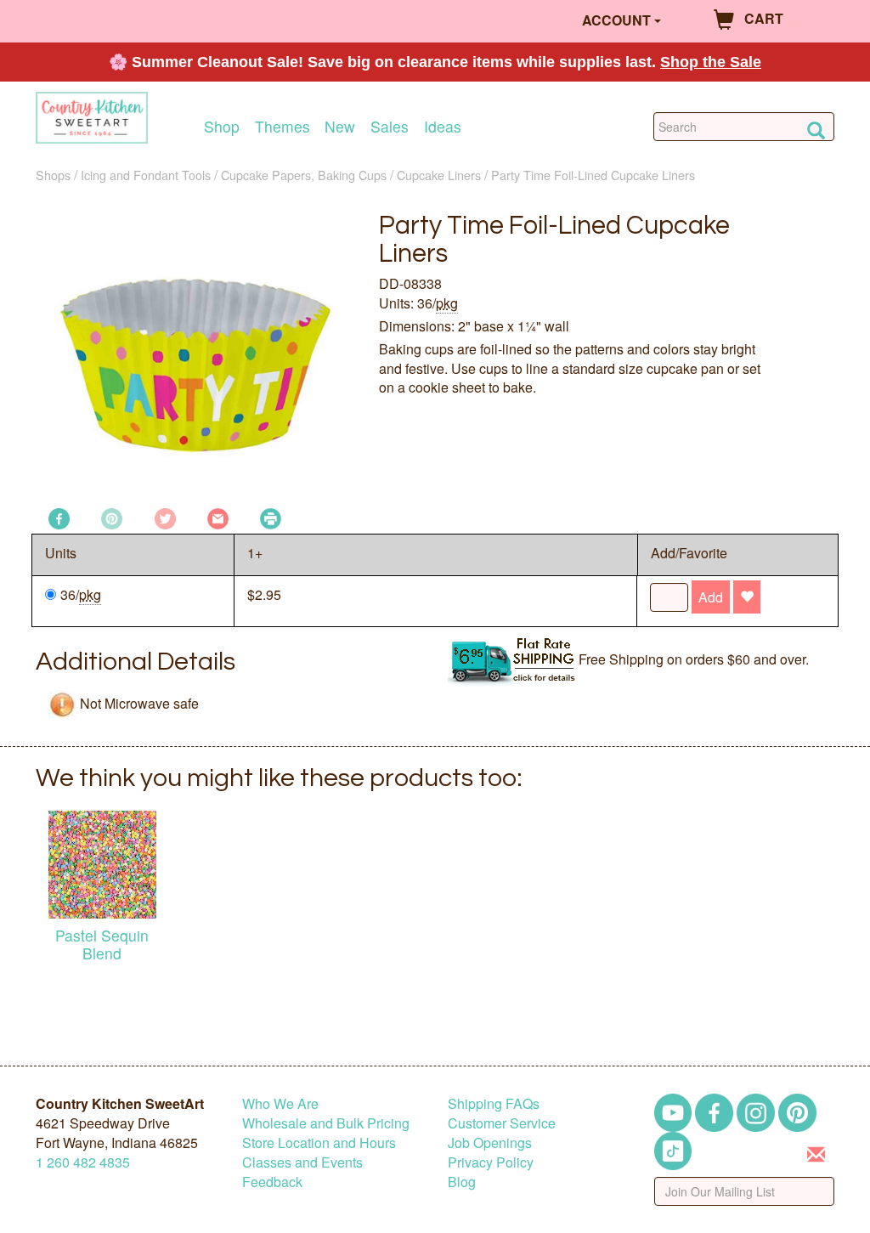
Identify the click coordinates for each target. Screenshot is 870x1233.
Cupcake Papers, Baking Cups (304, 175)
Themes (282, 126)
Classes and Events (302, 1162)
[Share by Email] (218, 517)
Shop (222, 126)
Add (710, 597)
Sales (389, 126)
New (340, 126)
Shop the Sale (710, 62)
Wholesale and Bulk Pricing (326, 1123)
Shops (53, 175)
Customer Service (502, 1123)
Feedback (272, 1181)
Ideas (442, 126)
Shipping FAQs (494, 1103)
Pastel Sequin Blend (102, 944)
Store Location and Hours (319, 1142)
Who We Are (280, 1103)
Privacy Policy (491, 1162)
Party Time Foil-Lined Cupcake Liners (593, 175)
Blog (462, 1181)
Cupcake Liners (439, 175)
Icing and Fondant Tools (146, 175)
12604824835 (83, 1162)
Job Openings (490, 1142)
